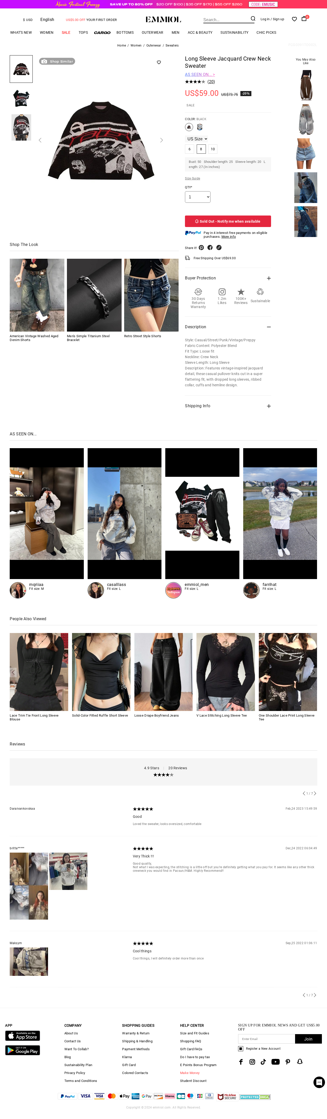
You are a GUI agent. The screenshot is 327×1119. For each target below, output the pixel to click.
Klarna (127, 1057)
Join (308, 1039)
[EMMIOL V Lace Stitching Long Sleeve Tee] (225, 671)
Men (176, 32)
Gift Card (129, 1065)
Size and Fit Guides (194, 1033)
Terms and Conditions (80, 1081)
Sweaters (172, 45)
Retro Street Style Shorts (142, 336)
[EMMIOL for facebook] (241, 1061)
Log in (265, 19)
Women (47, 32)
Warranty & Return (135, 1033)
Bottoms (125, 32)
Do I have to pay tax (195, 1057)
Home (121, 45)
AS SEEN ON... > (200, 74)
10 (213, 149)
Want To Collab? (76, 1049)
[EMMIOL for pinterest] (288, 1061)
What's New (21, 32)
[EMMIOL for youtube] (275, 1061)
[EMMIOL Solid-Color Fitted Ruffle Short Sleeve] (101, 671)
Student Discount (193, 1081)
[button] (40, 140)
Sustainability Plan (78, 1065)
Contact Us (72, 1041)
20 (211, 81)
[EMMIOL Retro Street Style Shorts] (151, 295)
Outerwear (153, 32)
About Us (71, 1033)
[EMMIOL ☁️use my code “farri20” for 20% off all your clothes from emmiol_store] (280, 523)
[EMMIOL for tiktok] (263, 1061)
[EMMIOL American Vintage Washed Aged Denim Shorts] (37, 295)
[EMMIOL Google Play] (22, 1054)
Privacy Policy (74, 1073)
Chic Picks (266, 32)
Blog (67, 1057)
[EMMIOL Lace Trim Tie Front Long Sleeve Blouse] (39, 671)
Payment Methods (136, 1049)
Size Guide (192, 178)
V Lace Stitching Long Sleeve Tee (221, 715)
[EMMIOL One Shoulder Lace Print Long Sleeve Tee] (288, 671)
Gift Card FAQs (191, 1049)
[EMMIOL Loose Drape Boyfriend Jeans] (163, 671)
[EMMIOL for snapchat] (300, 1061)
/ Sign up (277, 19)
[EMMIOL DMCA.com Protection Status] (255, 1100)
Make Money (190, 1073)
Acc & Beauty (200, 32)
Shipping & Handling (137, 1041)
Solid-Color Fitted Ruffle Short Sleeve (100, 715)
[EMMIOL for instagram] (252, 1061)
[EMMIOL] (125, 523)
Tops (83, 32)
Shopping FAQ (190, 1041)
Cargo (102, 32)
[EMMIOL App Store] (22, 1040)
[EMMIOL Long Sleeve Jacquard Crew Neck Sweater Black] (189, 129)
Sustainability (234, 32)
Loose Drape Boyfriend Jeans (156, 715)
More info (228, 237)
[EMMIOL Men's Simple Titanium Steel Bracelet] (94, 295)
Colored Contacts (135, 1073)
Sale (66, 32)
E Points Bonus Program (198, 1065)
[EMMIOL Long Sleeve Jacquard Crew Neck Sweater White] (199, 129)
